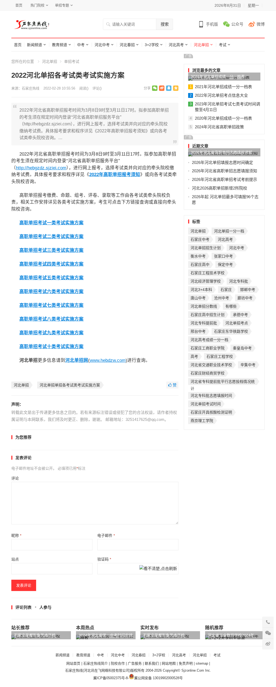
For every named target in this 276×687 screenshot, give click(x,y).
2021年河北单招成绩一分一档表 (218, 76)
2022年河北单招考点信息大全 (221, 95)
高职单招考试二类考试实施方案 (51, 236)
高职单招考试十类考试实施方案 (51, 346)
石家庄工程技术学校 (208, 273)
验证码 (104, 559)
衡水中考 (198, 256)
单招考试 (71, 61)
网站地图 (169, 663)
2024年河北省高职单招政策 (219, 127)
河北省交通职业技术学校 (211, 365)
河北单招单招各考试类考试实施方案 (70, 385)
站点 (15, 559)
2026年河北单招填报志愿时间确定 (222, 162)
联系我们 (152, 663)
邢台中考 (198, 331)
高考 (194, 356)
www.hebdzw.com (108, 360)
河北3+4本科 (201, 289)
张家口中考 (223, 256)
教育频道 (59, 45)
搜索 (165, 24)
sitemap (202, 663)
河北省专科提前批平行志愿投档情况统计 (223, 382)
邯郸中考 (247, 289)
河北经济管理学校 (206, 281)
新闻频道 (34, 45)
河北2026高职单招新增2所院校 (219, 188)
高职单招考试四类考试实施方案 (51, 264)
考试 (222, 45)
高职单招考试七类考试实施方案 (51, 305)
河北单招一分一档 (229, 231)
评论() (97, 88)
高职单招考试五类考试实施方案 (51, 277)
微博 (261, 24)
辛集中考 (248, 365)
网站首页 (73, 663)
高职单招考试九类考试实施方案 (51, 332)
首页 (18, 5)
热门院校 (37, 5)
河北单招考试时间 (206, 404)
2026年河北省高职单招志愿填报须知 (221, 152)
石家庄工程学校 (219, 356)
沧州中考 (221, 298)
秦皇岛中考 (242, 348)
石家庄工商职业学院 (208, 348)
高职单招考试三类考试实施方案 (51, 250)
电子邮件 (106, 535)
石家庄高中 (200, 264)
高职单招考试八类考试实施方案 (51, 319)
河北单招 (201, 45)
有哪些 (231, 306)
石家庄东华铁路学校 (231, 331)
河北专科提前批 (204, 323)
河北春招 (127, 45)
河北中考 (102, 45)
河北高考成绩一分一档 (209, 340)
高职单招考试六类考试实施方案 (51, 291)
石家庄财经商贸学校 (208, 373)
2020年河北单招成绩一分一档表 (223, 118)
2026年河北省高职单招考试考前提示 (224, 179)
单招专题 (62, 5)
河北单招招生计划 (206, 248)
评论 (15, 478)
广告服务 (135, 663)
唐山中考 (198, 298)
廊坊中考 (245, 298)
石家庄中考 (200, 239)
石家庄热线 (30, 88)
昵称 (16, 535)
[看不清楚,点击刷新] (158, 569)
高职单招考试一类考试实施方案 (51, 222)
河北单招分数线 (204, 306)
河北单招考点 (236, 323)
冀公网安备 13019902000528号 (158, 678)
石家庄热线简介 (95, 663)
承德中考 (240, 314)
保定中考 (225, 264)
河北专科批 (238, 281)
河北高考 (176, 45)
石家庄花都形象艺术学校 (35, 635)
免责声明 (186, 663)
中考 (81, 45)
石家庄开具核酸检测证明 (211, 412)
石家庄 (226, 289)
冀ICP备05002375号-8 (110, 678)
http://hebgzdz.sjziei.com (41, 167)
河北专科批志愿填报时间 (211, 395)
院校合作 (118, 663)
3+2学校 (152, 45)
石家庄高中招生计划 (208, 314)
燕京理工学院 (202, 420)
